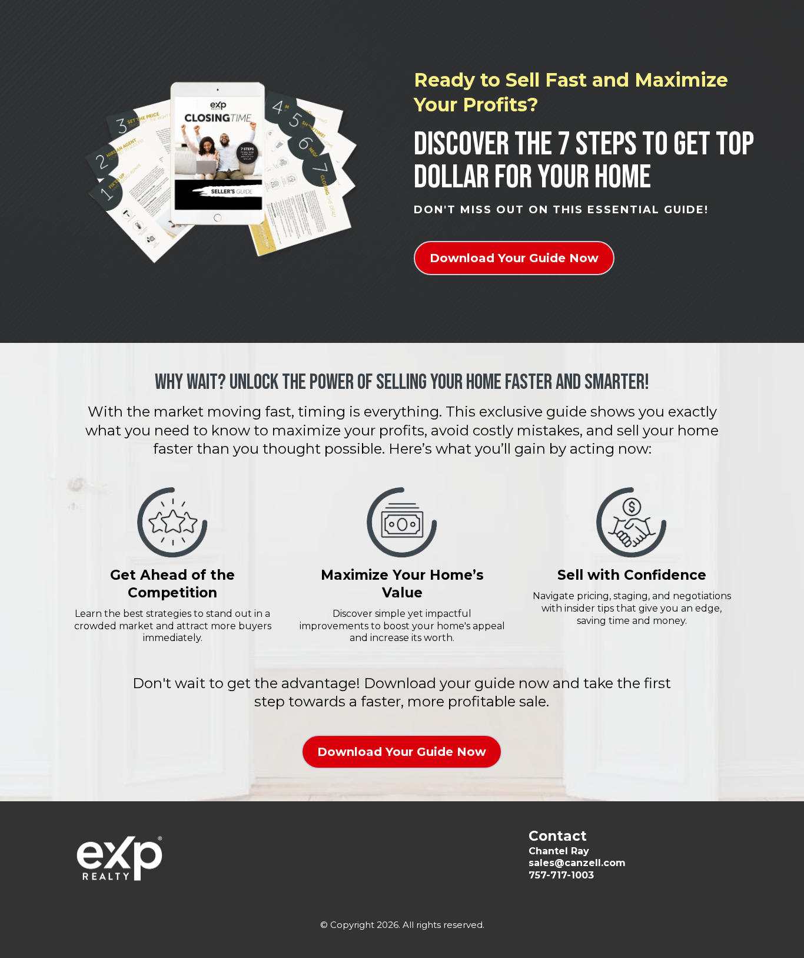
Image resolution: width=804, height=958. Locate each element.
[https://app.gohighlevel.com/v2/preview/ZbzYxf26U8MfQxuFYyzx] (172, 858)
